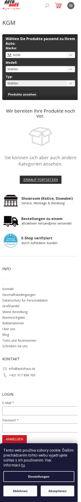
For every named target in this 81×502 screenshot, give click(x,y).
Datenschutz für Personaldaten (25, 300)
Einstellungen (39, 476)
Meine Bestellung (14, 312)
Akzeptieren (57, 491)
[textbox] (34, 54)
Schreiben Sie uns (15, 346)
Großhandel (10, 306)
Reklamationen (13, 323)
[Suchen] (47, 5)
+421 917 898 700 (22, 375)
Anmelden (14, 439)
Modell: (11, 62)
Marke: (11, 48)
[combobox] (40, 55)
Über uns (8, 329)
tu (23, 465)
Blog (5, 334)
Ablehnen (20, 491)
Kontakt (8, 289)
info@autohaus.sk (22, 368)
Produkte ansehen (22, 94)
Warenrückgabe (13, 317)
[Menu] (70, 5)
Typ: (9, 77)
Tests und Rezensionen (19, 340)
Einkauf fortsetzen (40, 179)
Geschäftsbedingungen (19, 295)
